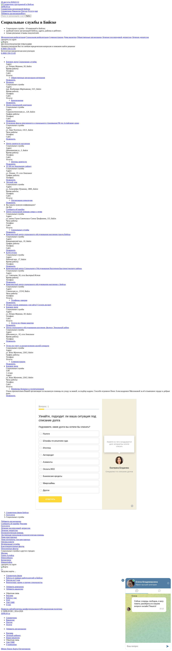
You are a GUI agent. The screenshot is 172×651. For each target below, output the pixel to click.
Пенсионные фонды (9, 549)
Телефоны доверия (19, 300)
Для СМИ (10, 602)
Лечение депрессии (140, 37)
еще (36, 11)
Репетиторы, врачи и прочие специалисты (24, 582)
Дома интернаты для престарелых (15, 539)
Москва (4, 553)
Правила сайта (7, 609)
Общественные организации (89, 37)
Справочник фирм (14, 576)
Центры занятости (19, 162)
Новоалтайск (6, 562)
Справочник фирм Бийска (17, 512)
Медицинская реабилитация (13, 37)
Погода (24, 11)
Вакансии (16, 11)
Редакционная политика (51, 609)
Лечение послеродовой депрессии (117, 37)
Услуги (31, 11)
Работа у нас (11, 598)
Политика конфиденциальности (27, 609)
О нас (8, 605)
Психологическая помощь (12, 533)
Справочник (6, 11)
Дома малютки (70, 37)
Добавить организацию (11, 13)
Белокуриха (6, 560)
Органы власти (7, 542)
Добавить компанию (15, 587)
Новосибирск (7, 558)
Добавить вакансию (14, 589)
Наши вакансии (13, 638)
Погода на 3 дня (13, 580)
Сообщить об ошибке (10, 524)
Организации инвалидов (21, 200)
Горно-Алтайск (7, 555)
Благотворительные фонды (12, 546)
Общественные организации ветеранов (28, 78)
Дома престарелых (9, 537)
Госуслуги (10, 515)
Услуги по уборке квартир (22, 323)
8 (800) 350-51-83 (8, 49)
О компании (11, 644)
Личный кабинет (13, 635)
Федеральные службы (10, 544)
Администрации (56, 37)
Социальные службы (20, 230)
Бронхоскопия (17, 100)
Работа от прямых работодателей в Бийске (24, 578)
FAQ (8, 600)
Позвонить (10, 80)
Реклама (23, 524)
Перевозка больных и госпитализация (27, 389)
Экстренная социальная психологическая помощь (22, 535)
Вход (23, 13)
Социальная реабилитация (37, 37)
